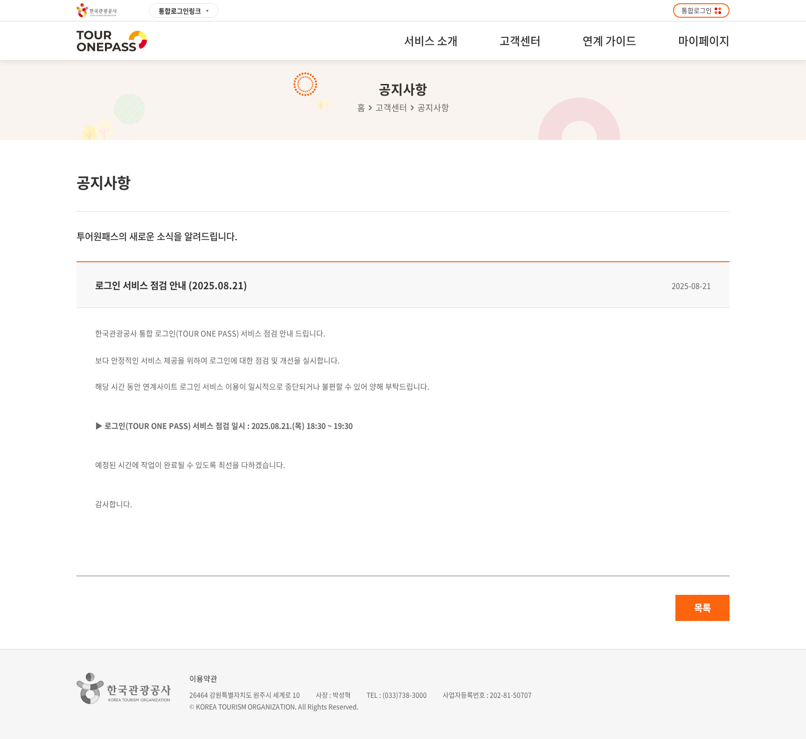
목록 (702, 607)
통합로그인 (696, 10)
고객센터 (520, 40)
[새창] (101, 10)
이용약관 (203, 678)
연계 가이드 (609, 40)
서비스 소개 (431, 40)
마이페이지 (704, 40)
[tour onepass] (111, 41)
